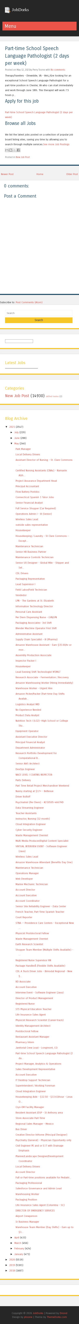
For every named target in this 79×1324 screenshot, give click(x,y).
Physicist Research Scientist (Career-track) (40, 1020)
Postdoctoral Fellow (27, 1031)
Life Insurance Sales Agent (31, 1014)
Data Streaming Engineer (30, 807)
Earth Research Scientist (29, 944)
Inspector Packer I (26, 660)
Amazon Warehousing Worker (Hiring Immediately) (44, 682)
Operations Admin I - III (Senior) (34, 513)
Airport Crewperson (26, 1216)
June (17, 438)
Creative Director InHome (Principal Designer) (41, 1134)
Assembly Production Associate (33, 655)
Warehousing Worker (27, 1194)
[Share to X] (15, 150)
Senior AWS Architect (28, 763)
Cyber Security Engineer (29, 829)
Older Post (72, 174)
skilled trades (52, 396)
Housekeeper (23, 530)
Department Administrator (30, 747)
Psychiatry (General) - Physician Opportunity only (43, 1140)
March (17, 1242)
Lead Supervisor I (25, 584)
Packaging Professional (29, 1182)
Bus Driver (21, 1129)
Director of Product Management (34, 998)
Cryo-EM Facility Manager (30, 1107)
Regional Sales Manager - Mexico (35, 1123)
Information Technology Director (34, 606)
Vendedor (21, 595)
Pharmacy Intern (25, 1042)
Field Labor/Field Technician (31, 589)
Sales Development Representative (35, 1069)
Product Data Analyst (27, 715)
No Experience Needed (28, 709)
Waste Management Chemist (32, 835)
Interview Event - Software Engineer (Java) (40, 992)
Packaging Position (26, 1199)
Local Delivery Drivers (28, 454)
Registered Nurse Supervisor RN (33, 960)
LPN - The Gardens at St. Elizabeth (35, 600)
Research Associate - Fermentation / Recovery (42, 677)
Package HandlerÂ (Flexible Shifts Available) (40, 965)
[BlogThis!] (11, 150)
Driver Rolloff (23, 796)
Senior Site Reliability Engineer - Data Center (41, 906)
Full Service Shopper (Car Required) (36, 508)
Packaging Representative (30, 578)
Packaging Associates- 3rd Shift (34, 622)
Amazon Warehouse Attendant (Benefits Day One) (44, 862)
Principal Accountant (27, 486)
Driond (63, 1313)
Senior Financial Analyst (29, 502)
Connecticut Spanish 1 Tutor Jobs (35, 497)
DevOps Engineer (25, 769)
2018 (12, 1270)
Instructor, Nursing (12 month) (33, 818)
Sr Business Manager (27, 1221)
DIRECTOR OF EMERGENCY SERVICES (35, 1210)
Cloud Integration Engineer (31, 824)
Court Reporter (24, 917)
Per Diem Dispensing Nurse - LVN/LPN (36, 617)
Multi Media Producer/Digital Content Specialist (42, 840)
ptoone (28, 1317)
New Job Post (23, 157)
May (16, 443)
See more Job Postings (56, 144)
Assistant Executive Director (31, 736)
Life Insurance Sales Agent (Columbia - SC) (40, 1205)
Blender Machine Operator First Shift (36, 628)
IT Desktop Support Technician (33, 1080)
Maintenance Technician (29, 546)
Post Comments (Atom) (29, 302)
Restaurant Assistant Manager (32, 1036)
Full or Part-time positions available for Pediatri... (43, 1177)
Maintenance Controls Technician (34, 557)
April (16, 1237)
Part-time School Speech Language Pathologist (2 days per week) (37, 56)
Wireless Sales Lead (27, 519)
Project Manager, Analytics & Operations (38, 1063)
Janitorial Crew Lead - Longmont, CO (37, 1047)
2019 (12, 1265)
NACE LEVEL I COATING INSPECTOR (34, 774)
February (19, 1248)
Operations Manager (27, 873)
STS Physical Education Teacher (33, 1009)
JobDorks (20, 9)
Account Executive (26, 895)
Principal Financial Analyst (30, 742)
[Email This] (7, 150)
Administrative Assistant (29, 633)
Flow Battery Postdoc (28, 491)
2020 (12, 1259)
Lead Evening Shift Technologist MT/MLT (38, 671)
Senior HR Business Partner (31, 551)
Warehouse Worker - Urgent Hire (34, 688)
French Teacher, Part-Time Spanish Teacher (40, 911)
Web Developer (24, 878)
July (16, 432)
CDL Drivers (22, 573)
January (18, 1254)
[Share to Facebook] (18, 150)
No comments (58, 69)
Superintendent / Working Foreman (35, 1085)
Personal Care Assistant (29, 611)
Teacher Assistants (26, 813)
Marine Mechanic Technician (32, 884)
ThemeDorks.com (57, 1317)
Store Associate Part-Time (30, 1118)
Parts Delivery (23, 780)
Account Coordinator (28, 900)
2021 (12, 426)
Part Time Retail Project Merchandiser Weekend (42, 785)
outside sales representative (32, 524)
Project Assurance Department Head (36, 480)
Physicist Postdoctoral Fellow (32, 933)
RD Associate (23, 981)
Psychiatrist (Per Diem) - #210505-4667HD (40, 802)
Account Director (25, 889)
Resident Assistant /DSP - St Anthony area (39, 1112)
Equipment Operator (27, 731)
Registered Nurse (25, 1003)
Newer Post (7, 174)
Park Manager (23, 448)
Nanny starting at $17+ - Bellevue (34, 791)
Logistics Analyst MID (28, 704)
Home (39, 174)
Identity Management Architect (33, 1025)
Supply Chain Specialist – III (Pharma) (37, 639)
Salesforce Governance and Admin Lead (39, 1188)
